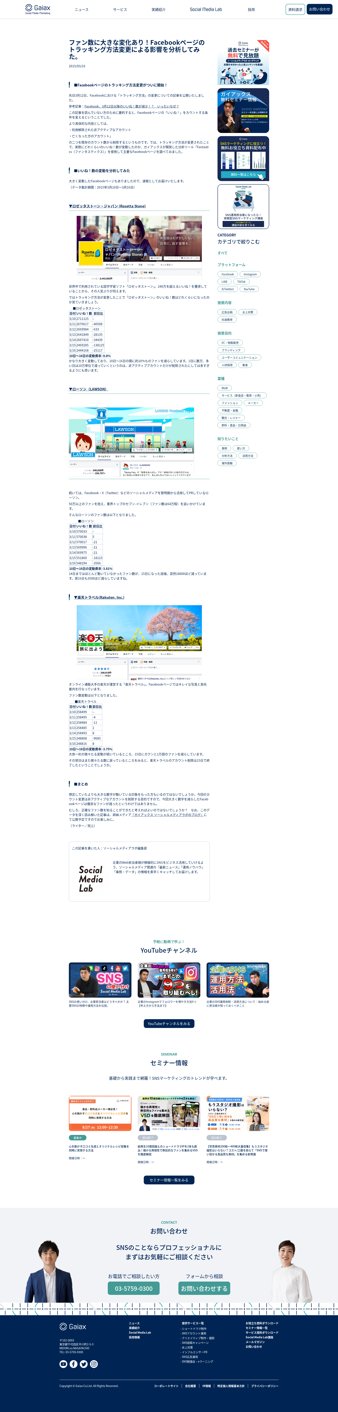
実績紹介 (159, 9)
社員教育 (227, 319)
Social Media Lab (140, 1332)
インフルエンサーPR (194, 1352)
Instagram (250, 274)
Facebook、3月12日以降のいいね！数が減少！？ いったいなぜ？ (131, 106)
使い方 (241, 448)
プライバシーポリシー (265, 1386)
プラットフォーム (231, 264)
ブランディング (231, 350)
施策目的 (225, 333)
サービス (120, 9)
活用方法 (247, 456)
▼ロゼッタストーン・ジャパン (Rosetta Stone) (107, 205)
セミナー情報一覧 (257, 1328)
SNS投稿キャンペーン (195, 1343)
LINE (224, 282)
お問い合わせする (204, 1288)
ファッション (230, 403)
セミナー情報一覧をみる (169, 1179)
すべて (223, 252)
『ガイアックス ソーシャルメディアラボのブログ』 (167, 814)
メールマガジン (255, 1342)
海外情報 (227, 463)
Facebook (228, 274)
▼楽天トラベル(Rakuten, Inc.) (99, 597)
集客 (245, 365)
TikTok (241, 282)
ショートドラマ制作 (194, 1328)
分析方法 (227, 456)
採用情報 (134, 1337)
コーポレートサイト (166, 1386)
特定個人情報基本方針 (231, 1386)
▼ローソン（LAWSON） (88, 388)
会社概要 (190, 1386)
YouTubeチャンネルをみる (169, 1023)
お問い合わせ (319, 9)
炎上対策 (247, 312)
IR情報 (206, 1386)
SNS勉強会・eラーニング (197, 1361)
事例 (224, 448)
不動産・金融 (230, 410)
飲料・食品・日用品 (234, 425)
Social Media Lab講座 (259, 1337)
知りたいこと (228, 438)
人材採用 (227, 365)
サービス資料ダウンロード (262, 1332)
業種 (221, 378)
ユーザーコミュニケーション (239, 357)
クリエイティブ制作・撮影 (198, 1338)
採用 (251, 9)
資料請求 (295, 9)
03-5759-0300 (134, 1288)
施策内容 (225, 302)
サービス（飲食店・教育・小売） (242, 395)
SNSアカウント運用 (194, 1333)
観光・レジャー (231, 418)
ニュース (82, 9)
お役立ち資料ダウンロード (262, 1323)
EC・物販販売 (230, 343)
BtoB (225, 388)
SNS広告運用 (190, 1357)
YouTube (249, 289)
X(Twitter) (228, 289)
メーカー (253, 403)
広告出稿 (227, 312)
